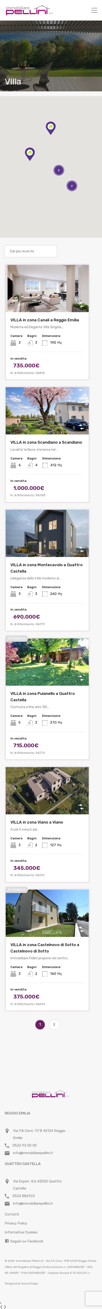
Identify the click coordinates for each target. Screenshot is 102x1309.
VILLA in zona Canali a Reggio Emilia (44, 320)
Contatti (12, 1214)
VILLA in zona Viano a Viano (36, 822)
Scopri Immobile (47, 303)
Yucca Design (29, 1283)
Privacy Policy (16, 1223)
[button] (55, 135)
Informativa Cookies (21, 1232)
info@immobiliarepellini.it (33, 1153)
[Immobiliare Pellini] (30, 14)
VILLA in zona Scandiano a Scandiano (46, 442)
